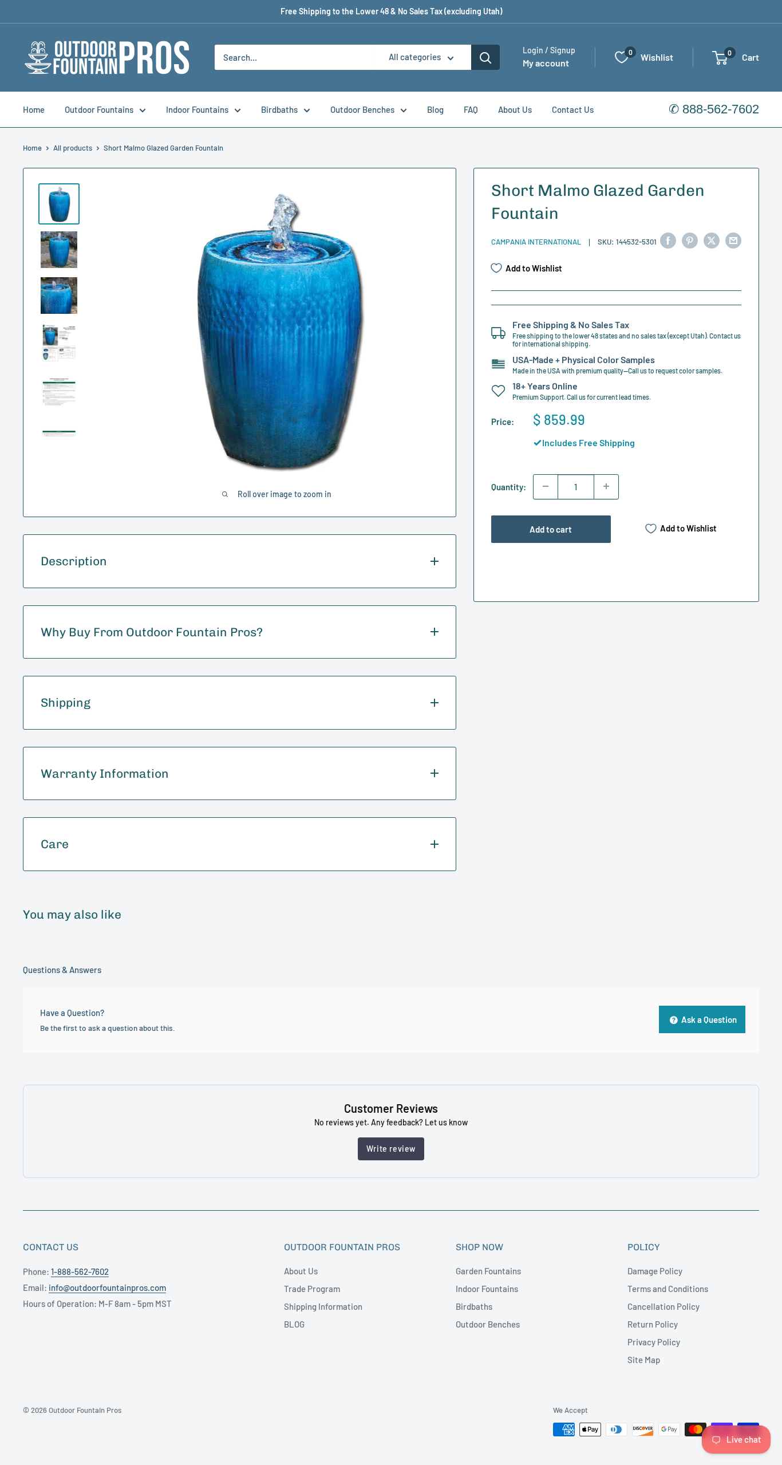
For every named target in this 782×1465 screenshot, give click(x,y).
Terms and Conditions (667, 1288)
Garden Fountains (488, 1271)
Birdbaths (279, 109)
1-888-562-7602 (80, 1271)
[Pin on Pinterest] (690, 240)
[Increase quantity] (606, 486)
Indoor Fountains (197, 109)
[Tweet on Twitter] (712, 240)
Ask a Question (708, 1019)
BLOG (294, 1324)
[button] (720, 58)
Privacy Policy (653, 1342)
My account (546, 63)
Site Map (643, 1359)
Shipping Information (323, 1306)
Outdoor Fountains (99, 109)
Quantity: (508, 486)
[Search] (485, 57)
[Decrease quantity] (546, 486)
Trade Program (312, 1288)
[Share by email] (733, 240)
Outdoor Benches (362, 109)
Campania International (536, 241)
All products (72, 147)
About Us (515, 109)
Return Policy (652, 1324)
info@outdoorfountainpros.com (107, 1287)
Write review (391, 1148)
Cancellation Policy (663, 1306)
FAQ (471, 109)
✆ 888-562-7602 (714, 109)
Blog (435, 109)
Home (34, 109)
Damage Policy (654, 1271)
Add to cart (551, 528)
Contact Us (573, 109)
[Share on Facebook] (668, 240)
